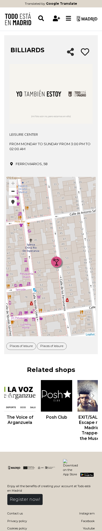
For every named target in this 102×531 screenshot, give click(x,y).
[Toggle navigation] (68, 19)
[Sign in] (56, 18)
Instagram (87, 513)
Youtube (89, 528)
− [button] (13, 191)
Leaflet (90, 334)
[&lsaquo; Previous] (9, 396)
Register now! (25, 499)
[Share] (70, 52)
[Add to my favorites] (85, 52)
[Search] (44, 18)
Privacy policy (17, 521)
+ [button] (13, 183)
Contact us (15, 513)
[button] (13, 202)
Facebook (88, 521)
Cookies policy (17, 528)
